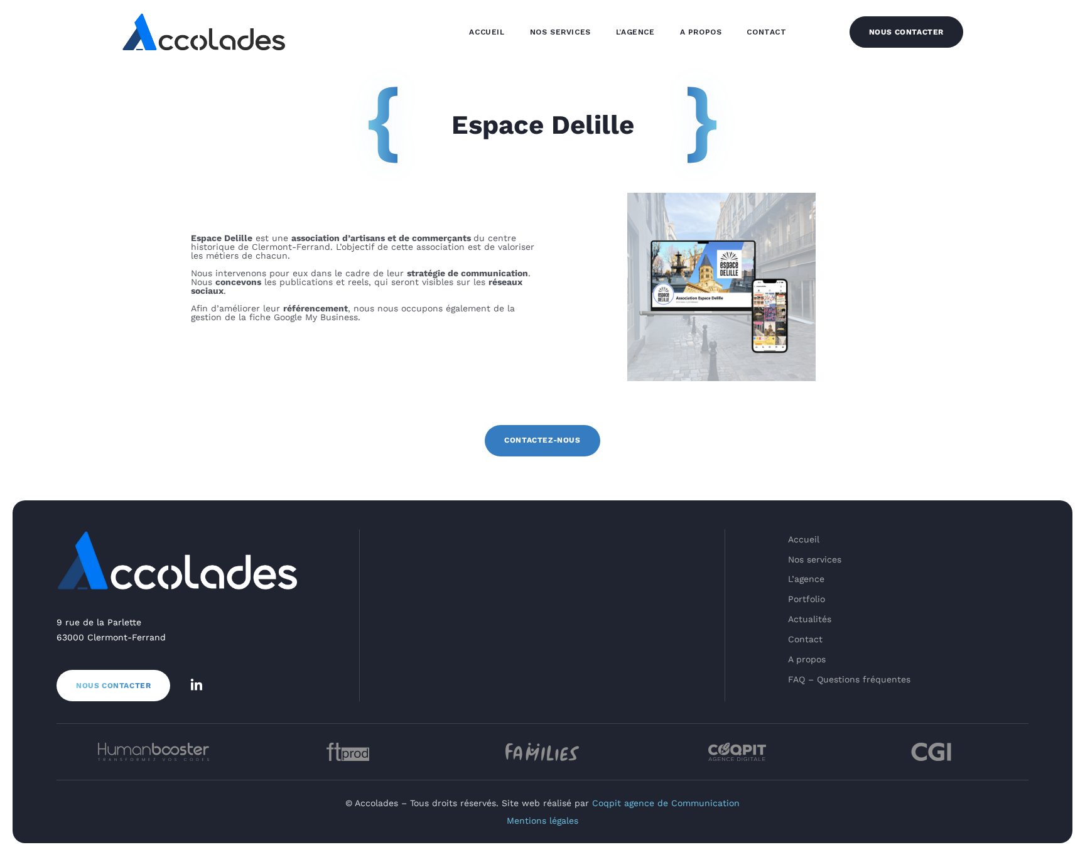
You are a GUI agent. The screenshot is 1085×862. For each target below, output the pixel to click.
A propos (701, 32)
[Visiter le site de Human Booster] (154, 751)
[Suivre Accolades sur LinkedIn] (196, 685)
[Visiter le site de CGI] (931, 751)
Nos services (560, 32)
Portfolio (806, 599)
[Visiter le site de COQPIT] (737, 751)
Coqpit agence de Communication (666, 803)
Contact (766, 32)
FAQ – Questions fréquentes (849, 679)
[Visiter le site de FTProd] (348, 751)
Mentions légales (542, 820)
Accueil (486, 32)
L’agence (635, 32)
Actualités (809, 619)
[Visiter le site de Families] (542, 751)
